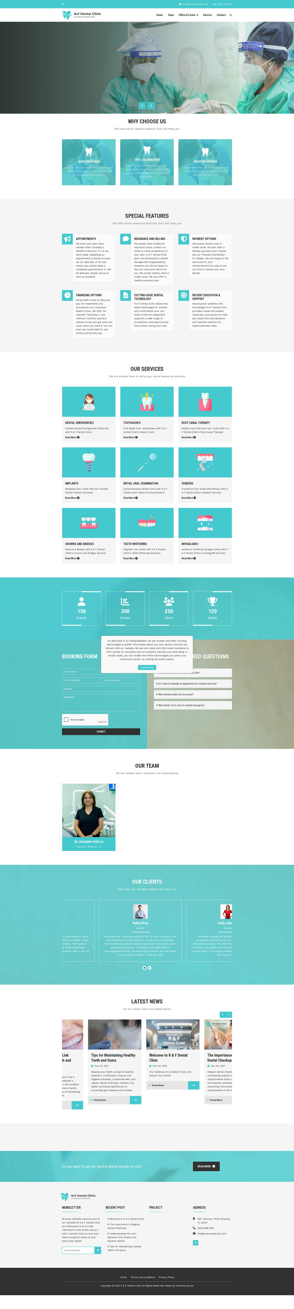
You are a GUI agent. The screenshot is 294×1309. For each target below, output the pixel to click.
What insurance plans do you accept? (176, 694)
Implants (71, 483)
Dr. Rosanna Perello (88, 842)
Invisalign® (190, 544)
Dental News (74, 1100)
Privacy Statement (138, 640)
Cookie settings (147, 667)
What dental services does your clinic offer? (179, 672)
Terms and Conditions (143, 1277)
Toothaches (132, 423)
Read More (74, 77)
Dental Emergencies (79, 423)
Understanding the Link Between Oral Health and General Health (121, 1237)
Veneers (187, 483)
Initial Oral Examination (140, 483)
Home (159, 15)
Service (207, 15)
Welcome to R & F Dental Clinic (126, 1219)
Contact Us (104, 77)
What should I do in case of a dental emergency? (181, 705)
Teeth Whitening (135, 544)
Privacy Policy (166, 1277)
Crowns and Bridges (79, 544)
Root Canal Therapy (196, 423)
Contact (221, 15)
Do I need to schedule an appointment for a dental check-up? (187, 683)
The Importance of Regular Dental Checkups (123, 1226)
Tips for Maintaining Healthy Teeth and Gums (124, 1248)
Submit (101, 731)
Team (171, 15)
